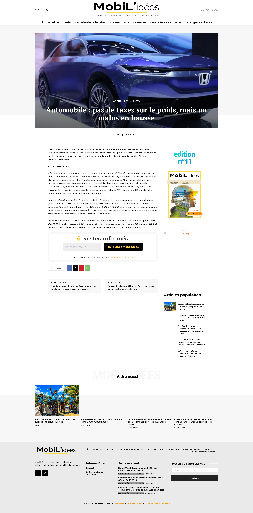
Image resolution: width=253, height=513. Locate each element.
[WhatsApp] (87, 268)
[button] (42, 10)
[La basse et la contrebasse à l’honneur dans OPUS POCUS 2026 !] (170, 317)
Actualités (120, 101)
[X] (75, 268)
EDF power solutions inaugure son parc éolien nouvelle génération (189, 353)
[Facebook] (69, 268)
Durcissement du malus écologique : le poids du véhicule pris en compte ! (73, 287)
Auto (136, 101)
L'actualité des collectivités (131, 474)
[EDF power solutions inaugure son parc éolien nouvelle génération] (170, 353)
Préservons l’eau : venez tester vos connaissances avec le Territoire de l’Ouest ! (191, 342)
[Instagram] (45, 473)
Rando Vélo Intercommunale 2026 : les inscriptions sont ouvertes (191, 306)
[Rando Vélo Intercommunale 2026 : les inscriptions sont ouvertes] (170, 306)
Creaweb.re (119, 503)
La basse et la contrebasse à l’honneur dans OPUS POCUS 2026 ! (191, 318)
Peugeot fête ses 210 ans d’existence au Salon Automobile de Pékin (131, 287)
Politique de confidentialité (157, 503)
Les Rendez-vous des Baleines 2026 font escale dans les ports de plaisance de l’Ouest (190, 330)
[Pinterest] (81, 268)
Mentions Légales (134, 503)
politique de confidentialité (121, 257)
